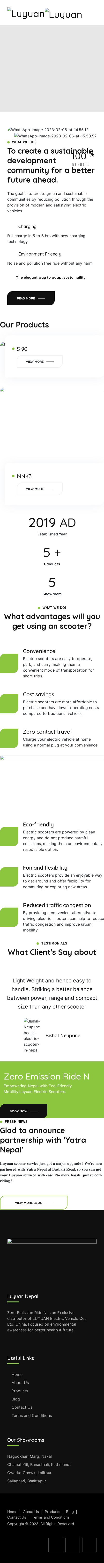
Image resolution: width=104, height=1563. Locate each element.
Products (20, 1390)
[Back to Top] (93, 1555)
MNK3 (24, 476)
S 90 (22, 349)
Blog (16, 1399)
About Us (20, 1382)
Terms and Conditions (32, 1415)
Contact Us (22, 1407)
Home (17, 1374)
